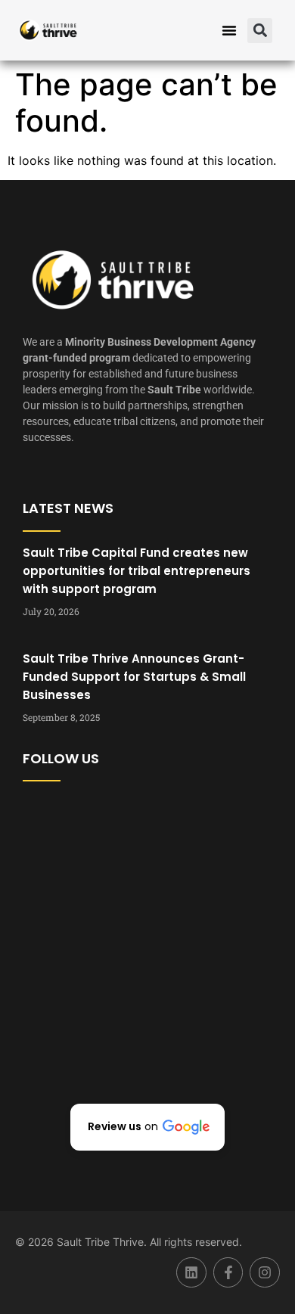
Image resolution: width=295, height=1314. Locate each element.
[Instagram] (265, 1272)
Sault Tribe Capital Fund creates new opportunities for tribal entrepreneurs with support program (136, 571)
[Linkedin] (191, 1272)
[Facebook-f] (228, 1272)
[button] (229, 30)
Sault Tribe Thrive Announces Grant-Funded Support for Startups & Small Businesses (134, 677)
